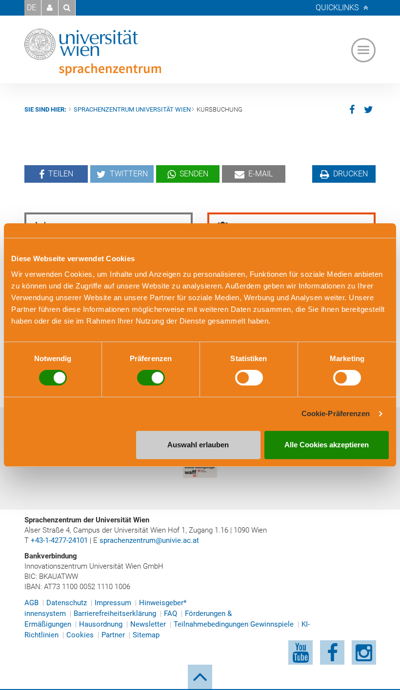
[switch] (151, 377)
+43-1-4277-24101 (59, 540)
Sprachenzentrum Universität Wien (132, 109)
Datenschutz (66, 602)
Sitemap (146, 635)
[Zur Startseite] (92, 52)
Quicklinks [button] (337, 7)
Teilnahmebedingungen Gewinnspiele (234, 624)
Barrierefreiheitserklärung (115, 613)
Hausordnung (100, 624)
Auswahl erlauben (198, 445)
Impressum (113, 602)
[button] (49, 8)
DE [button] (31, 7)
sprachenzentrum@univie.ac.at (149, 540)
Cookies (80, 635)
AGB (31, 602)
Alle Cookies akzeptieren (326, 445)
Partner (113, 635)
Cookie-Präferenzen (335, 413)
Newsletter (148, 624)
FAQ (170, 613)
